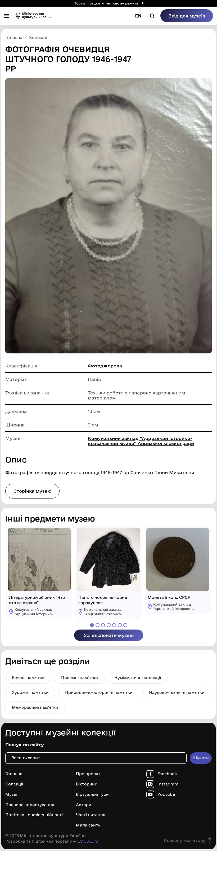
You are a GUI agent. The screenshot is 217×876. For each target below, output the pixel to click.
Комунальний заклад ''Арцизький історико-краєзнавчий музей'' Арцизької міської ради (141, 441)
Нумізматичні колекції (137, 677)
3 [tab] (103, 625)
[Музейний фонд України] (33, 16)
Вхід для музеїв (186, 15)
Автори (83, 805)
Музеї (11, 794)
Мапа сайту (88, 825)
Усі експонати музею (109, 635)
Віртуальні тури (92, 794)
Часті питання (90, 815)
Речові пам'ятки (28, 677)
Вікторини (86, 784)
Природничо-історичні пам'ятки (99, 692)
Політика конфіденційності (34, 815)
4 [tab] (109, 625)
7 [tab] (125, 625)
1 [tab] (92, 625)
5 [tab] (114, 625)
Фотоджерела (105, 365)
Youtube (166, 794)
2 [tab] (98, 625)
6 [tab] (120, 625)
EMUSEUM (87, 841)
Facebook (167, 774)
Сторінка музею (32, 490)
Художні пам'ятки (30, 692)
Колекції (14, 784)
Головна (13, 774)
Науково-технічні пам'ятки (177, 692)
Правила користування (29, 805)
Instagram (167, 784)
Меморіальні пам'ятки (35, 707)
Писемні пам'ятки (79, 677)
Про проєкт (88, 774)
